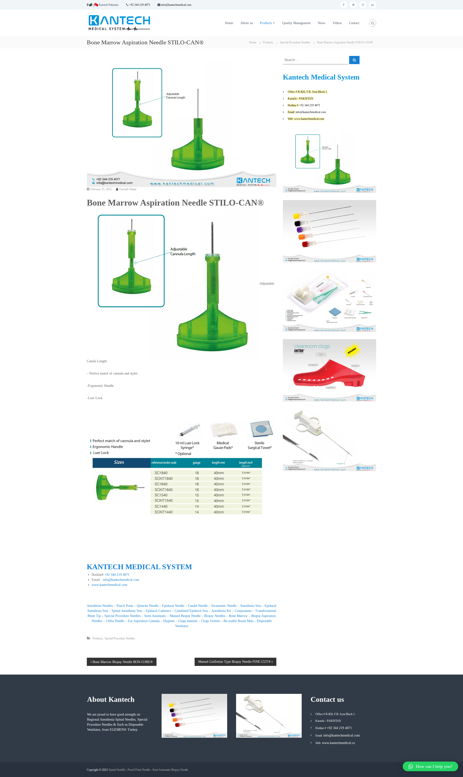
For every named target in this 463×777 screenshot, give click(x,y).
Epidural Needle (173, 606)
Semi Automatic (155, 616)
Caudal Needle (198, 606)
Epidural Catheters (158, 611)
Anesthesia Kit (221, 611)
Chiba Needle (115, 621)
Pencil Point (124, 606)
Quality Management (296, 23)
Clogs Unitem (210, 621)
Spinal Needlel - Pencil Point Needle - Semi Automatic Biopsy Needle (148, 769)
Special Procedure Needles (295, 42)
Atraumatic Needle (224, 606)
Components (243, 611)
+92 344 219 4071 (139, 5)
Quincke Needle (147, 606)
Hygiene (169, 621)
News (321, 23)
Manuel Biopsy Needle (185, 616)
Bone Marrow (238, 616)
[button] (430, 766)
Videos (337, 23)
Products (266, 23)
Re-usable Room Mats (238, 621)
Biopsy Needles (214, 616)
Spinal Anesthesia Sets (127, 611)
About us (246, 23)
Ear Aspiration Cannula (144, 621)
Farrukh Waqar (127, 189)
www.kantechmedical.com (109, 585)
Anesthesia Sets (250, 606)
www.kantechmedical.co (338, 743)
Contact (354, 23)
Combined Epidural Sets (191, 611)
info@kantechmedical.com (175, 5)
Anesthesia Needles (100, 606)
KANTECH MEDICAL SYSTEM (139, 567)
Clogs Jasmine (187, 621)
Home (229, 23)
